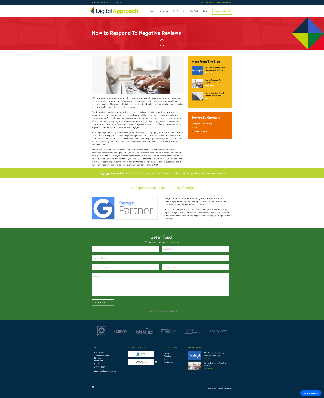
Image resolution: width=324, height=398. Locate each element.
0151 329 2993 (203, 2)
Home (166, 353)
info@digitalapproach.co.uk (221, 2)
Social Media (200, 131)
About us (167, 356)
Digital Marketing (203, 123)
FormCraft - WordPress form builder (162, 311)
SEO (196, 127)
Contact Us (168, 362)
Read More (209, 73)
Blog (165, 359)
